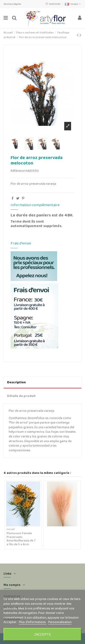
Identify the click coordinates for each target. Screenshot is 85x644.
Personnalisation (60, 622)
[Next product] (80, 35)
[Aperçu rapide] (26, 524)
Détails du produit (21, 395)
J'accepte (42, 634)
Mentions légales (12, 4)
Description (16, 382)
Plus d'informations (33, 622)
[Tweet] (17, 198)
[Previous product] (78, 35)
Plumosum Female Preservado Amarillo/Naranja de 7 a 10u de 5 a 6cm (21, 538)
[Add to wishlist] (20, 524)
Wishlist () (55, 4)
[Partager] (12, 198)
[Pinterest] (23, 198)
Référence (18, 170)
